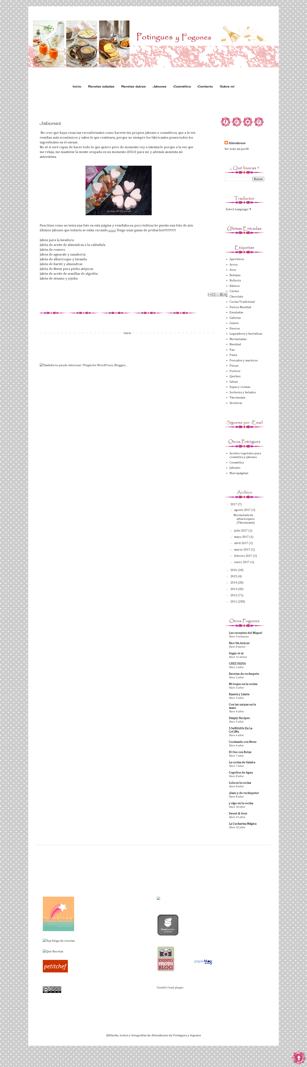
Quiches (235, 376)
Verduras (236, 403)
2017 (234, 504)
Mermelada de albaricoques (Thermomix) (244, 519)
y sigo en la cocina (241, 803)
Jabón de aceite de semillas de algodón (69, 274)
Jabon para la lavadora (57, 240)
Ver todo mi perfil (237, 149)
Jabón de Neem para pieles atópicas (66, 269)
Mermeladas (238, 339)
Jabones (159, 86)
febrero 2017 (243, 555)
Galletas (235, 317)
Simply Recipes (239, 718)
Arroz (234, 264)
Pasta (233, 355)
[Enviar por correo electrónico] (210, 294)
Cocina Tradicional (242, 301)
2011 (234, 601)
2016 (234, 570)
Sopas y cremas (240, 387)
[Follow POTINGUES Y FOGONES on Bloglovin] (247, 126)
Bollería (235, 280)
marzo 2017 (242, 549)
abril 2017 (241, 543)
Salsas (234, 381)
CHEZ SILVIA (237, 663)
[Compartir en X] (218, 294)
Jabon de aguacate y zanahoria (62, 254)
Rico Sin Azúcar (239, 643)
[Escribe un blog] (214, 294)
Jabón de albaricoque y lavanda (63, 259)
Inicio (77, 86)
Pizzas (234, 365)
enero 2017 (242, 562)
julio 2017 (241, 530)
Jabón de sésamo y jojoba (58, 278)
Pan (232, 349)
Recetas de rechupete (244, 673)
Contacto (205, 86)
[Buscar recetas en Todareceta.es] (59, 940)
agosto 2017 (242, 509)
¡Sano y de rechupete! (244, 793)
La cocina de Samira (242, 762)
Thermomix (237, 397)
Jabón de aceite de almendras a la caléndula (72, 245)
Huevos (235, 328)
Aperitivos (237, 259)
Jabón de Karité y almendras (61, 264)
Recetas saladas (101, 86)
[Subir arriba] (299, 1058)
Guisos (234, 323)
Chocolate (236, 296)
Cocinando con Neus (242, 741)
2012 (234, 595)
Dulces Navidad (240, 307)
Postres (235, 371)
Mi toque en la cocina (243, 684)
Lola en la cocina (240, 782)
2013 (234, 589)
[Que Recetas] (53, 951)
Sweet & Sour (238, 813)
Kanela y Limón (239, 694)
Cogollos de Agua (241, 772)
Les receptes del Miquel (245, 632)
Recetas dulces (133, 86)
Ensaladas (236, 312)
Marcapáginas (239, 473)
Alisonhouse (237, 143)
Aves (233, 269)
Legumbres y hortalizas (246, 333)
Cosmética (182, 86)
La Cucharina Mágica (242, 823)
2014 (234, 582)
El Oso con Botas (240, 752)
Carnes (234, 291)
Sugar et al (236, 653)
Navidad (235, 344)
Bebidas (235, 275)
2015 (234, 576)
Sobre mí (227, 86)
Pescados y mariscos (244, 360)
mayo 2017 (241, 536)
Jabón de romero (52, 250)
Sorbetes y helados (243, 392)
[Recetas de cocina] (55, 971)
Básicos (235, 285)
